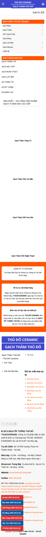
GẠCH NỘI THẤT (8, 67)
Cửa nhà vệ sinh (13, 489)
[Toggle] (42, 26)
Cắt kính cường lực (27, 489)
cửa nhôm (28, 483)
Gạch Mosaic (8, 47)
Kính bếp (11, 492)
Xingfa (39, 486)
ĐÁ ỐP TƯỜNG (7, 87)
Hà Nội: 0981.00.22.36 (10, 497)
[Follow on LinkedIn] (15, 424)
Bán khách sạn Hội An (35, 387)
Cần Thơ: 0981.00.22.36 (11, 523)
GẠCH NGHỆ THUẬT (10, 72)
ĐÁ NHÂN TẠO (7, 92)
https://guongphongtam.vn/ (24, 502)
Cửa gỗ (4, 489)
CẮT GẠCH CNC (9, 34)
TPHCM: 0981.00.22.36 (11, 528)
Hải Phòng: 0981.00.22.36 (12, 508)
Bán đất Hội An (33, 379)
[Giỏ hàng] (43, 3)
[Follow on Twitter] (11, 424)
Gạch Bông (7, 38)
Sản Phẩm (7, 26)
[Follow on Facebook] (3, 424)
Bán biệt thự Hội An (34, 383)
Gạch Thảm (7, 30)
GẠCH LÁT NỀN (8, 77)
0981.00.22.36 (15, 478)
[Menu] (3, 4)
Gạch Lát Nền (8, 43)
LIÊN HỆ (6, 51)
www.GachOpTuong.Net (20, 472)
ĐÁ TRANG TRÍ (8, 82)
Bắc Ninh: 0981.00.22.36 (11, 503)
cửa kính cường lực (13, 486)
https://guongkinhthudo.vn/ (27, 507)
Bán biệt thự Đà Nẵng (35, 404)
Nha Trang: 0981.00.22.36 (12, 518)
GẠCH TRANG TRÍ (9, 62)
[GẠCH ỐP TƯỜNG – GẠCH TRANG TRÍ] (23, 4)
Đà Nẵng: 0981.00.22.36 (11, 513)
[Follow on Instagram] (7, 424)
